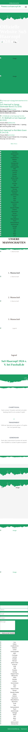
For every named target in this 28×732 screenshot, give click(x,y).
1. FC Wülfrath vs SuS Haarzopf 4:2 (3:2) (13, 119)
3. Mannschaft (14, 319)
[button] (0, 128)
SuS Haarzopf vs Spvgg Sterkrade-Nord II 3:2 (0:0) (11, 105)
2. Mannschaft (14, 297)
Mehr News (14, 143)
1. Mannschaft (14, 273)
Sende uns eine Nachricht (8, 633)
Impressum (24, 729)
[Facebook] (12, 1)
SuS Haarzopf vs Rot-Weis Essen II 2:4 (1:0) (13, 131)
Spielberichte (11, 123)
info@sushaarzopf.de (14, 3)
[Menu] (26, 7)
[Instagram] (15, 1)
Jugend (14, 355)
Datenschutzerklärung (13, 729)
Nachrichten (12, 109)
